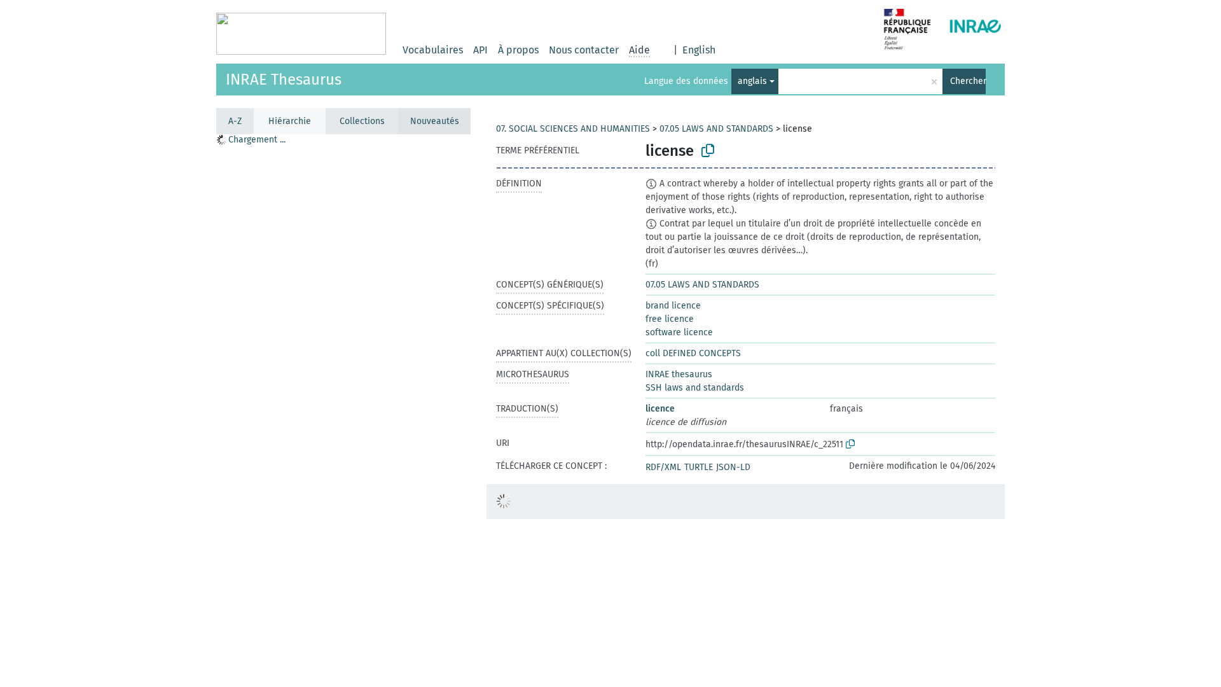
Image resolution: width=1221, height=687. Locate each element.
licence (660, 408)
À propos (518, 50)
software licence (679, 332)
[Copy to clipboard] (707, 150)
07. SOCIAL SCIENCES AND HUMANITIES (573, 128)
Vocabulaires (433, 50)
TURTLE (698, 467)
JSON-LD (733, 467)
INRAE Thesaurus (283, 79)
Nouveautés (434, 121)
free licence (669, 319)
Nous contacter (584, 50)
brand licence (673, 305)
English (698, 50)
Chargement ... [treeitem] (257, 139)
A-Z (235, 121)
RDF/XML (663, 467)
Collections (362, 121)
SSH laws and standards (694, 387)
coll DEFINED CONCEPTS (693, 353)
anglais (752, 81)
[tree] (343, 410)
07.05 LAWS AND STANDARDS (716, 128)
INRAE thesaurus (678, 374)
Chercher (968, 81)
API (480, 50)
